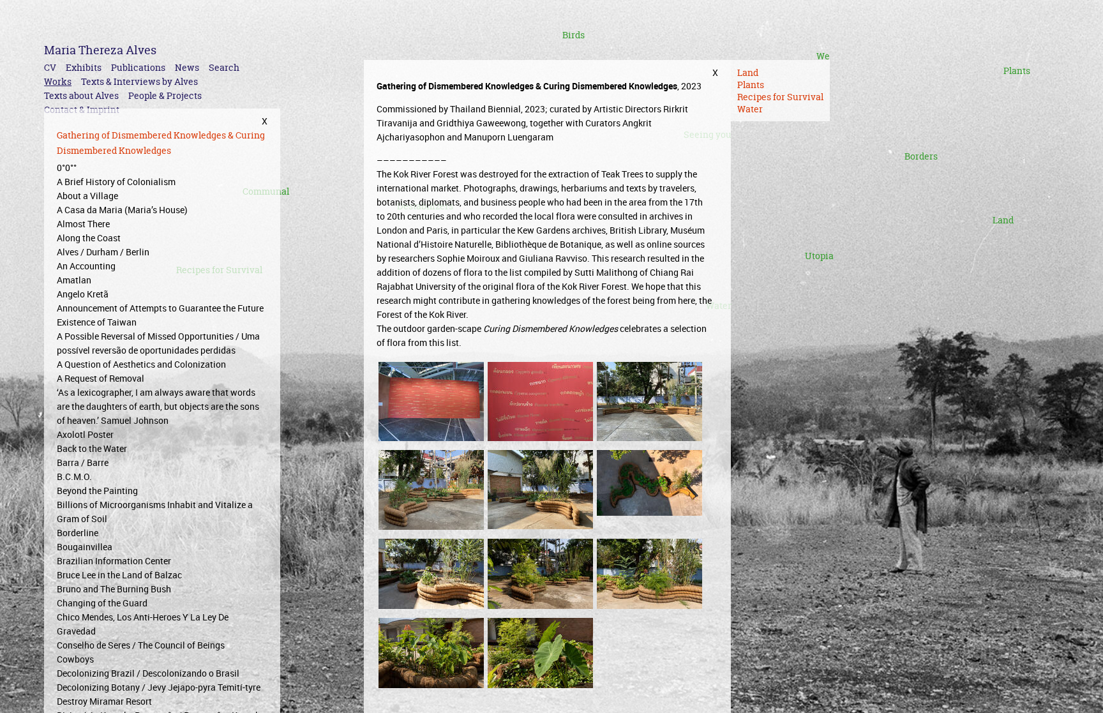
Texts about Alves (81, 95)
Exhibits (83, 67)
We (823, 56)
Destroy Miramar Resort (104, 701)
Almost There (83, 224)
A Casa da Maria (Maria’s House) (122, 210)
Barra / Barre (83, 462)
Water (750, 109)
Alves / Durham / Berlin (103, 252)
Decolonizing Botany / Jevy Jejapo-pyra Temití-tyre (158, 687)
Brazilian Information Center (114, 561)
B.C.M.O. (74, 476)
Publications (138, 67)
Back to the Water (92, 448)
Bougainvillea (84, 547)
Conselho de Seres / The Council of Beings (141, 645)
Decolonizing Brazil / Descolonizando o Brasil (148, 673)
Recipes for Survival (780, 97)
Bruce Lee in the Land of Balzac (119, 575)
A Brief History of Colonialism (116, 182)
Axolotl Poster (85, 434)
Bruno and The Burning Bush (114, 589)
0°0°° (67, 167)
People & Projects (165, 95)
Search (224, 67)
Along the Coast (89, 238)
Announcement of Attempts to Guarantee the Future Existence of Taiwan (160, 315)
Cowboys (75, 659)
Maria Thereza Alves (100, 50)
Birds (573, 35)
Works (57, 81)
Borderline (77, 533)
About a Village (87, 196)
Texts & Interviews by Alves (139, 81)
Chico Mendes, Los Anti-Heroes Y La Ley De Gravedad (143, 624)
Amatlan (74, 280)
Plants (1016, 70)
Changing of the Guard (102, 603)
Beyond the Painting (97, 490)
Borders (921, 156)
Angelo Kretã (83, 294)
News (187, 67)
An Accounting (86, 266)
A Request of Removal (100, 378)
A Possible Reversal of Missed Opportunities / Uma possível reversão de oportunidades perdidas (158, 343)
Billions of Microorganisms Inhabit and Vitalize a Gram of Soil (155, 512)
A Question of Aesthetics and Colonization (141, 364)
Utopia (819, 256)
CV (50, 67)
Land (1003, 220)
